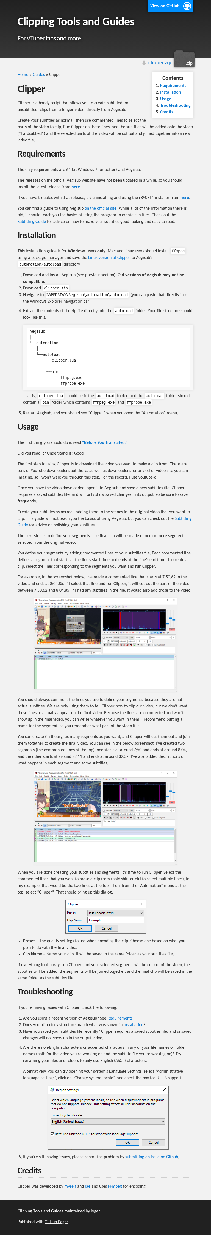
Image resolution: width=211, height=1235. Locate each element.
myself (70, 1186)
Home (23, 75)
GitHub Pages (56, 1222)
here (75, 187)
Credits (166, 112)
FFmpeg (115, 1186)
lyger (95, 1211)
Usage (165, 99)
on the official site (100, 208)
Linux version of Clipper (109, 258)
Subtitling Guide (32, 222)
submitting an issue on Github (151, 1157)
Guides (39, 75)
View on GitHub (165, 6)
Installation (170, 92)
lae (87, 1186)
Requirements (173, 86)
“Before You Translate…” (104, 443)
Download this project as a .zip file (183, 59)
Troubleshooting (175, 105)
